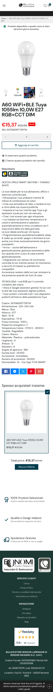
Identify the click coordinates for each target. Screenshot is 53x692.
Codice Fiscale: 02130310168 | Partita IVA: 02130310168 (26, 662)
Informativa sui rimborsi (26, 596)
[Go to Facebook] (6, 371)
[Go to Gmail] (39, 371)
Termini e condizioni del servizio (26, 592)
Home (3, 18)
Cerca (26, 583)
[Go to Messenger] (15, 371)
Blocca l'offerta (27, 466)
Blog (27, 622)
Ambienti (26, 609)
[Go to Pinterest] (31, 371)
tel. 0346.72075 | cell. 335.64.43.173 (27, 668)
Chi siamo (26, 613)
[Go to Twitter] (23, 371)
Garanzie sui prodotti (26, 617)
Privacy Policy (26, 588)
